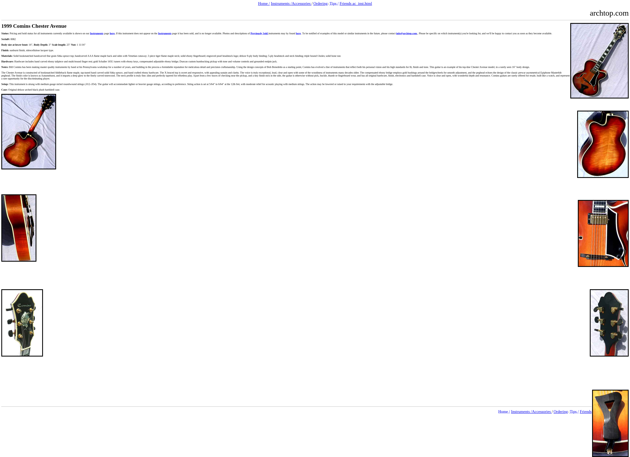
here (112, 33)
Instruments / (281, 3)
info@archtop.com (406, 33)
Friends (586, 411)
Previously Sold (259, 33)
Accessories (302, 3)
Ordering (320, 3)
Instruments (96, 33)
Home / (264, 3)
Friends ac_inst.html (356, 3)
